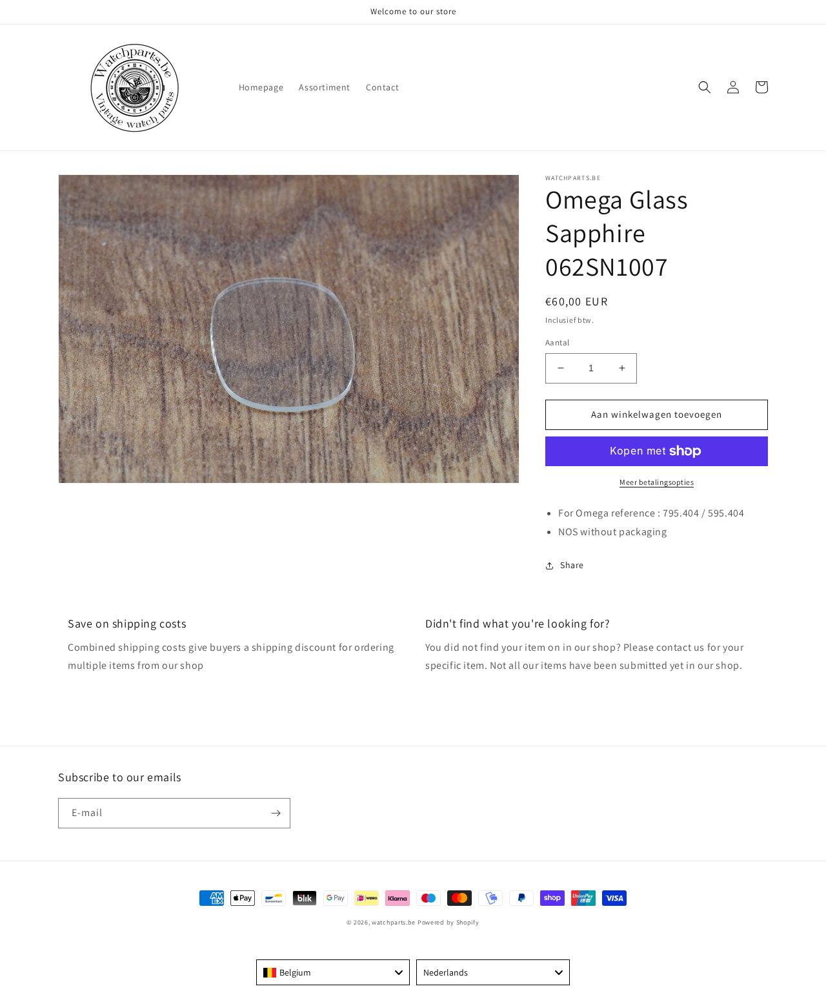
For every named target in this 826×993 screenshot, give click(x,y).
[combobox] (333, 972)
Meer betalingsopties (657, 482)
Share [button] (572, 565)
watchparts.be (394, 922)
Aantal (557, 342)
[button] (704, 87)
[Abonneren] (275, 813)
